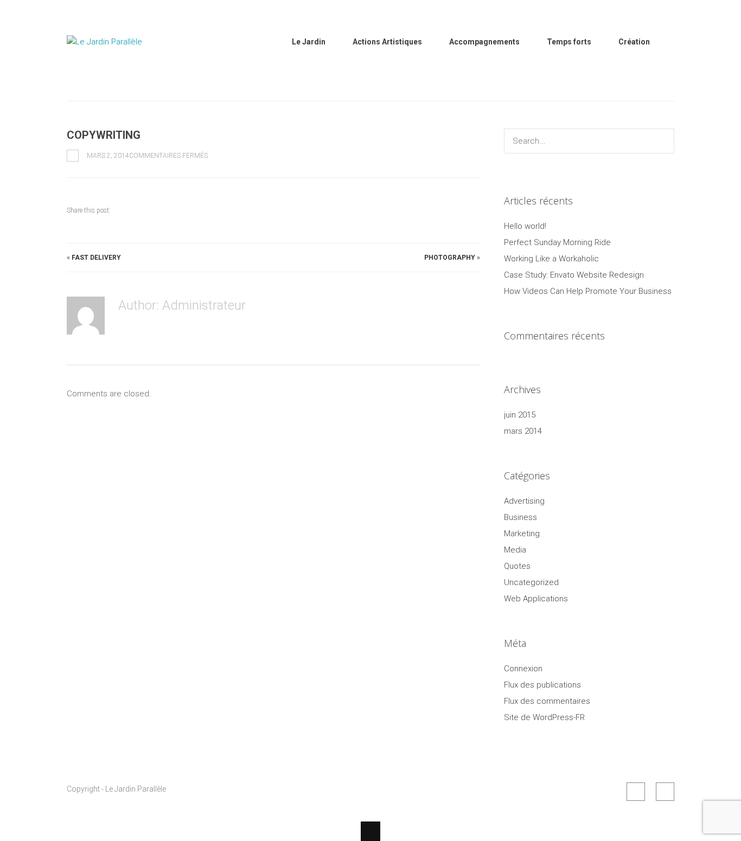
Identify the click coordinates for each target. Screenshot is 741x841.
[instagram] (665, 791)
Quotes (517, 566)
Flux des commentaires (547, 701)
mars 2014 (523, 431)
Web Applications (536, 599)
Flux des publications (542, 685)
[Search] (663, 141)
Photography (449, 257)
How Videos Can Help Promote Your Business (588, 291)
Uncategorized (531, 582)
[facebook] (636, 791)
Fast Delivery (96, 257)
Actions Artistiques (387, 41)
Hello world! (525, 226)
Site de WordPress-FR (544, 717)
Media (515, 550)
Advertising (524, 501)
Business (520, 517)
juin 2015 (519, 415)
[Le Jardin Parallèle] (121, 69)
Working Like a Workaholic (551, 259)
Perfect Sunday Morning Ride (557, 242)
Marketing (522, 533)
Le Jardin (308, 41)
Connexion (523, 668)
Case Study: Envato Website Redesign (574, 275)
